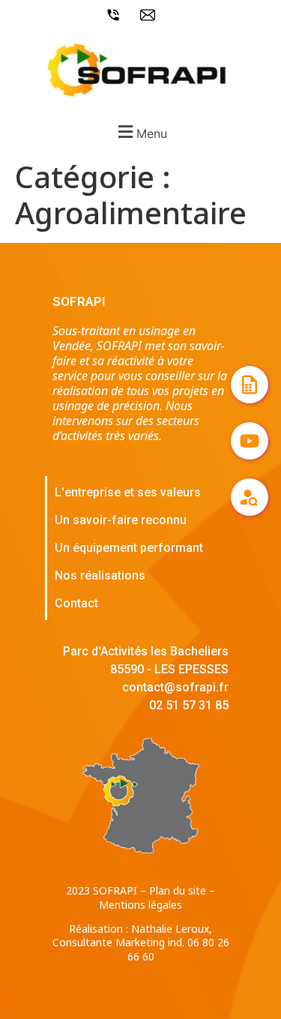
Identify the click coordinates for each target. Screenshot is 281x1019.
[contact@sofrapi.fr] (151, 14)
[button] (140, 131)
